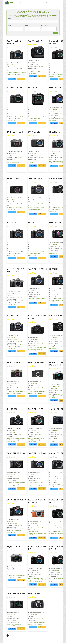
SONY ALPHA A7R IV (16, 500)
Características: (45, 25)
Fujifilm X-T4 (55, 315)
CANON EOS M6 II (57, 453)
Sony (55, 109)
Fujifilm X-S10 (56, 178)
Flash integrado (37, 347)
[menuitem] (16, 3)
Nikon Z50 (12, 409)
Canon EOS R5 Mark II (14, 42)
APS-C (14, 155)
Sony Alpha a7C (57, 222)
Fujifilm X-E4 (13, 178)
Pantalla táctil (15, 74)
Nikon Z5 (53, 269)
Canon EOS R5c (14, 87)
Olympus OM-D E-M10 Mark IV (15, 270)
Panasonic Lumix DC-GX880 (37, 501)
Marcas (9, 25)
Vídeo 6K (40, 66)
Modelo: (10, 18)
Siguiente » (15, 635)
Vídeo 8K (19, 69)
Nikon (34, 109)
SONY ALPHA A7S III (37, 269)
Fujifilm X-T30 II (15, 132)
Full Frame (15, 67)
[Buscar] (60, 3)
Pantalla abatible (59, 74)
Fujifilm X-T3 (34, 593)
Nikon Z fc (54, 132)
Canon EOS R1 (35, 41)
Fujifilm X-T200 (14, 362)
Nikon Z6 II (12, 222)
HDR (56, 440)
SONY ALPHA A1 (35, 178)
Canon (13, 65)
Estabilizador (16, 72)
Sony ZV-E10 (34, 132)
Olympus (14, 293)
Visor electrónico (56, 76)
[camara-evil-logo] (11, 3)
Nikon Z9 (32, 87)
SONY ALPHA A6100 (16, 453)
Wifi (14, 76)
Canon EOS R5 (14, 315)
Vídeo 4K (62, 69)
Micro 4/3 (57, 67)
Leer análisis (12, 79)
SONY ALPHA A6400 (16, 593)
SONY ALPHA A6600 (37, 453)
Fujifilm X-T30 (14, 546)
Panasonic (56, 65)
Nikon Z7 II (33, 222)
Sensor (26, 25)
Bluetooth (9, 72)
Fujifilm (14, 153)
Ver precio (21, 78)
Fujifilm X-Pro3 (36, 362)
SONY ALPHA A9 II (36, 409)
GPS (20, 72)
